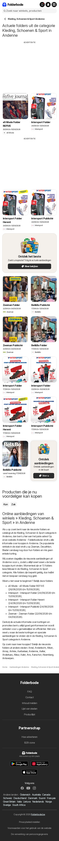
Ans (29, 654)
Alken (50, 647)
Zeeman (35, 546)
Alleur (16, 654)
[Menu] (54, 4)
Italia (19, 801)
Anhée (12, 651)
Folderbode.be (38, 814)
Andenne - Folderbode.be (29, 539)
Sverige (7, 804)
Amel (31, 647)
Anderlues (7, 654)
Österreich (25, 794)
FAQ (29, 691)
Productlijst (29, 714)
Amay (5, 651)
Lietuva (27, 801)
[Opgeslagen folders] (42, 4)
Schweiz (7, 798)
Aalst (22, 654)
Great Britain (9, 801)
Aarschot (36, 654)
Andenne (33, 651)
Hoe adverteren (29, 736)
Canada (46, 794)
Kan (5, 504)
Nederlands (38, 801)
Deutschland (19, 798)
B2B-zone (29, 742)
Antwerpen (8, 658)
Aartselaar (22, 651)
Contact (29, 697)
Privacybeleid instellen (29, 822)
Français (51, 798)
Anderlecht (40, 647)
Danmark (32, 798)
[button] (48, 4)
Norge (48, 801)
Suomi (42, 798)
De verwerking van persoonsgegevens (29, 834)
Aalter (42, 651)
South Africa (18, 804)
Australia (36, 794)
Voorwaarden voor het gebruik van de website (29, 828)
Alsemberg (47, 654)
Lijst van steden (29, 708)
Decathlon (46, 546)
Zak (13, 504)
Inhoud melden (29, 703)
